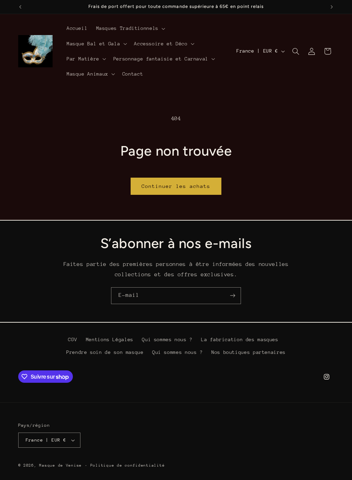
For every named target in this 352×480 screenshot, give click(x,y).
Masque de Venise (60, 465)
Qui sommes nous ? (167, 339)
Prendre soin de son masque (104, 352)
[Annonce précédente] (20, 7)
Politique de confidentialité (127, 465)
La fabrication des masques (239, 339)
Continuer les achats (176, 186)
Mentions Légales (109, 339)
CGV (72, 339)
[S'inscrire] (233, 295)
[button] (130, 28)
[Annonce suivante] (331, 7)
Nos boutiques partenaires (248, 352)
